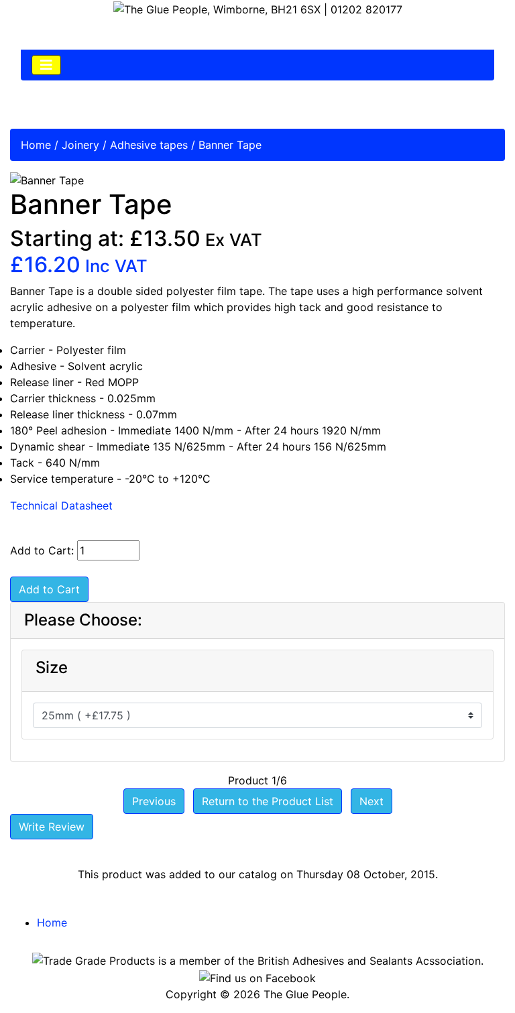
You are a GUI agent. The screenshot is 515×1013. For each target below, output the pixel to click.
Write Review (51, 826)
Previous (154, 801)
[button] (474, 973)
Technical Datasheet (61, 505)
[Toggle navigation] (46, 65)
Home (36, 145)
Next (371, 801)
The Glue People (305, 994)
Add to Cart (49, 589)
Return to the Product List (267, 801)
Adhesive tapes (149, 145)
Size (52, 667)
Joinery (80, 145)
